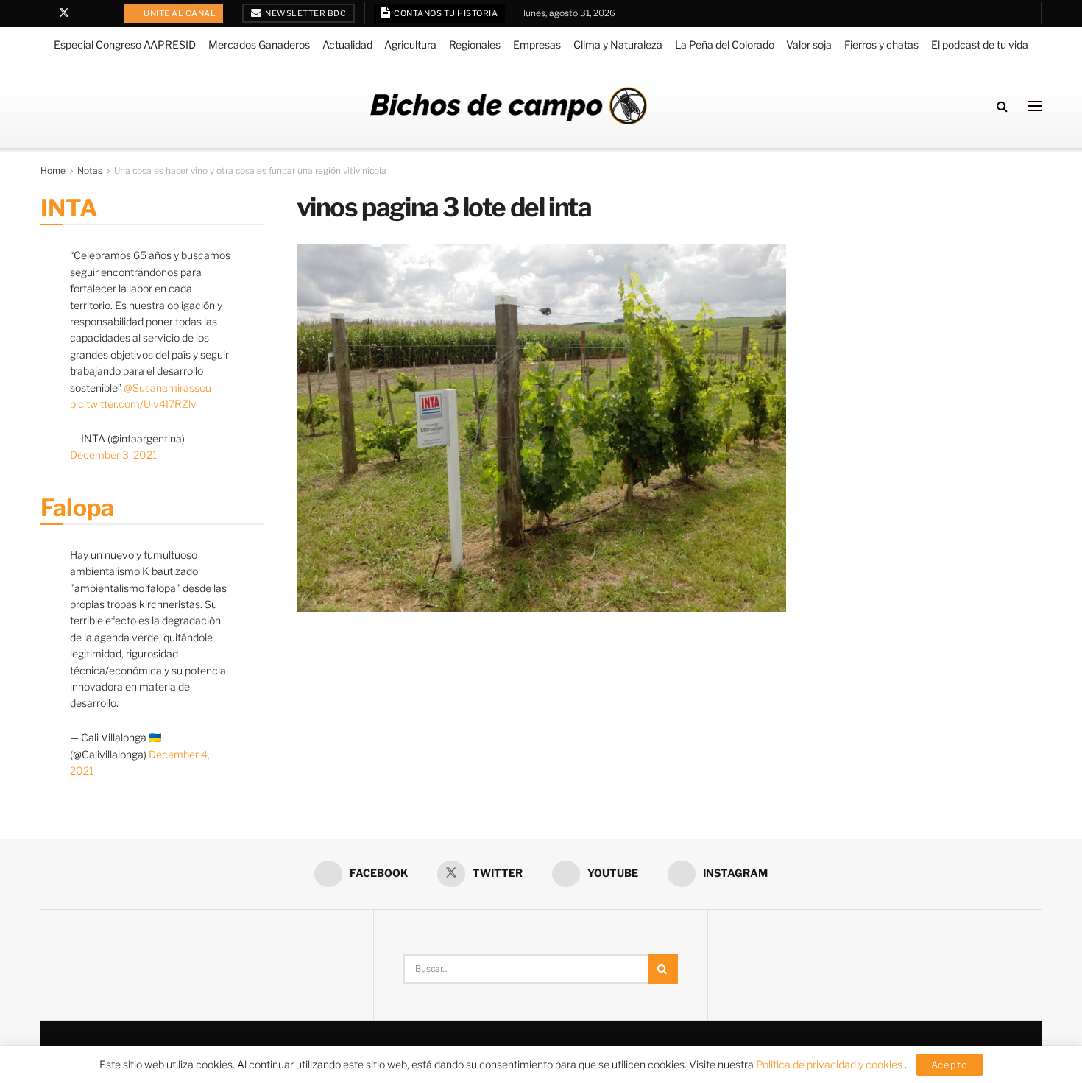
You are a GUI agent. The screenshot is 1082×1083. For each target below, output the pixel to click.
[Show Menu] (1035, 106)
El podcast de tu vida (979, 44)
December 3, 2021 (113, 454)
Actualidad (347, 44)
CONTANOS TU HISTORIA (445, 13)
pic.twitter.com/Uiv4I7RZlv (133, 404)
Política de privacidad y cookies (830, 1064)
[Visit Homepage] (508, 105)
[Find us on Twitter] (64, 13)
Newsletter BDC (305, 13)
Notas (89, 170)
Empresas (537, 44)
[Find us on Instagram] (102, 13)
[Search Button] (1002, 106)
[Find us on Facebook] (44, 13)
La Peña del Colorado (724, 44)
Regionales (475, 44)
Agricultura (410, 44)
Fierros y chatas (881, 44)
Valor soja (809, 44)
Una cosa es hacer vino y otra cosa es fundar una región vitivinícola (250, 170)
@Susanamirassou (167, 387)
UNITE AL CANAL (179, 13)
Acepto (949, 1064)
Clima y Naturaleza (617, 44)
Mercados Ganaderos (259, 44)
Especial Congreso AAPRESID (125, 44)
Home (53, 170)
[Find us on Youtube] (83, 13)
